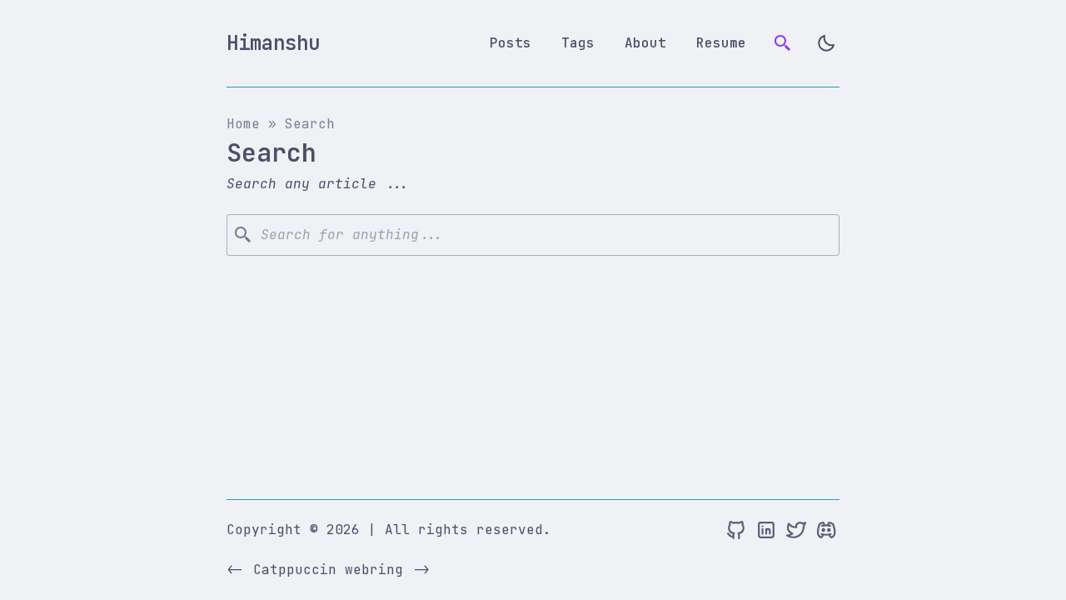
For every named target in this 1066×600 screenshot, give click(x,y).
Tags (578, 43)
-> (421, 569)
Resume (721, 43)
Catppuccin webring (328, 569)
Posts (510, 43)
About (645, 43)
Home (243, 123)
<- (235, 569)
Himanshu (273, 43)
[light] (826, 43)
